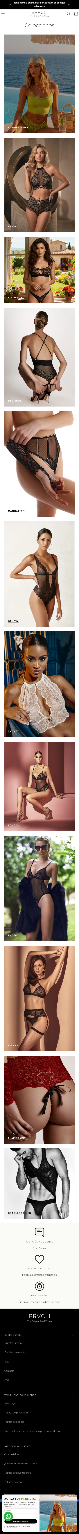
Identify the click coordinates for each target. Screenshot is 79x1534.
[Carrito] (76, 14)
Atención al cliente (17, 1446)
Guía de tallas (11, 1454)
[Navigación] (3, 13)
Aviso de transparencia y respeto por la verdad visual (33, 1431)
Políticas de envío (13, 1482)
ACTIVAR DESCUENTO (20, 1521)
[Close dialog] (75, 1496)
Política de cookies (14, 1421)
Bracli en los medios (15, 1352)
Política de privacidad (16, 1412)
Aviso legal (10, 1403)
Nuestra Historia (13, 1343)
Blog (6, 1361)
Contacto (9, 1371)
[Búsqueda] (68, 14)
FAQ (6, 1380)
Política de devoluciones (17, 1472)
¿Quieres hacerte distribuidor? (20, 1463)
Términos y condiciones (20, 1395)
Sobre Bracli (12, 1335)
